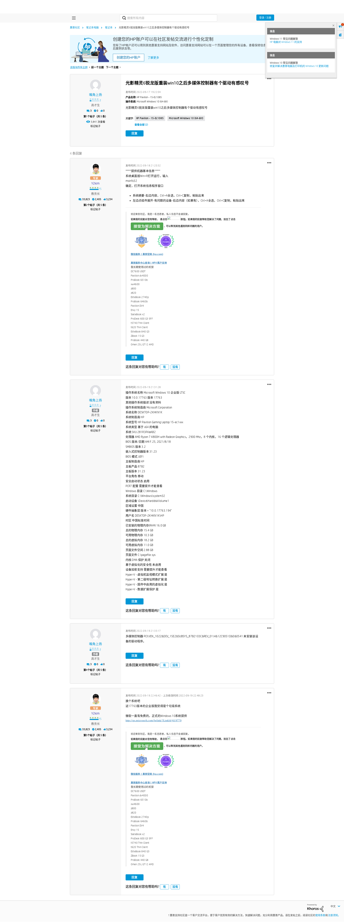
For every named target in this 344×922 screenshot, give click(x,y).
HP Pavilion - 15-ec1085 (150, 118)
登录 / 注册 (265, 17)
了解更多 (153, 57)
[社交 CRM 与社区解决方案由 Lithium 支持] (315, 907)
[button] (269, 79)
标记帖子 (95, 126)
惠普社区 (75, 27)
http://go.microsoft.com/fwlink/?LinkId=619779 (154, 720)
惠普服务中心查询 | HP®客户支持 (149, 262)
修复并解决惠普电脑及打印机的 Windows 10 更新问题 (299, 66)
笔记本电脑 (92, 27)
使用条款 (320, 915)
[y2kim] (95, 169)
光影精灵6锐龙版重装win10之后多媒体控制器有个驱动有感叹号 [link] (154, 27)
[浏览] (73, 17)
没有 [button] (175, 367)
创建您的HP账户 (128, 57)
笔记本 (109, 27)
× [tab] (333, 25)
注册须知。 (334, 915)
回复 (135, 133)
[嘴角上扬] (95, 85)
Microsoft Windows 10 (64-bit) (186, 118)
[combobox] (168, 18)
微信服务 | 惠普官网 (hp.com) (147, 254)
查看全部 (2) (141, 124)
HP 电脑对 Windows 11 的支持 (286, 42)
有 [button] (164, 367)
